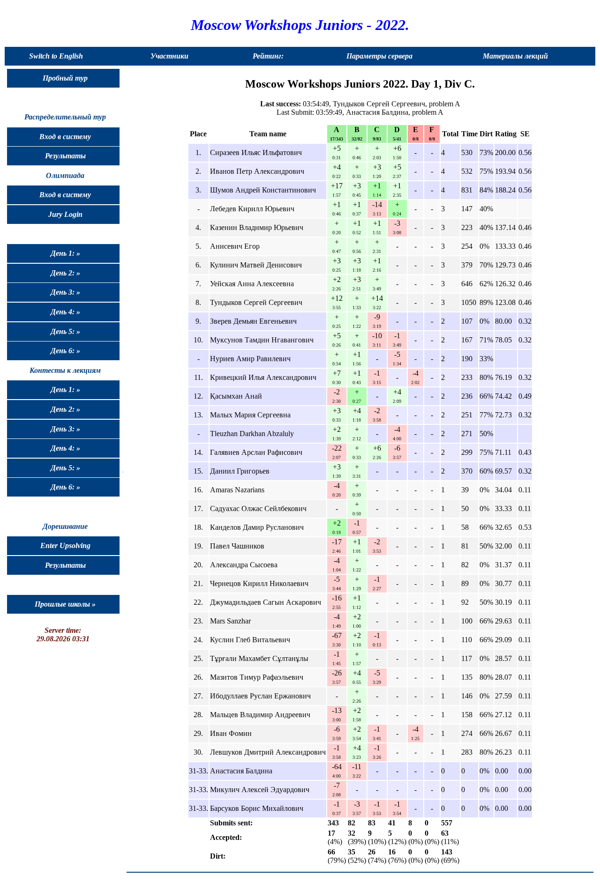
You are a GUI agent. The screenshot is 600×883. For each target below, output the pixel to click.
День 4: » (65, 312)
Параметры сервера (379, 56)
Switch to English (56, 56)
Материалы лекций (515, 56)
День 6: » (65, 351)
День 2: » (65, 273)
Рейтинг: (268, 56)
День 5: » (65, 331)
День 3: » (65, 292)
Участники (169, 56)
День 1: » (65, 253)
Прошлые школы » (65, 604)
